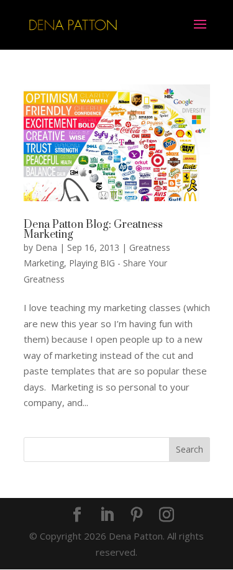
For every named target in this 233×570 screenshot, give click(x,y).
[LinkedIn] (106, 515)
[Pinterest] (136, 515)
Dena (46, 247)
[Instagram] (166, 515)
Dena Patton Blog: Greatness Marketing (93, 230)
